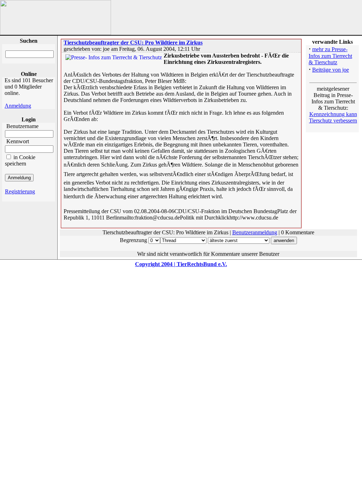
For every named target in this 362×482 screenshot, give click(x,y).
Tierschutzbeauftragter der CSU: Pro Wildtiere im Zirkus (133, 43)
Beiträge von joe (330, 70)
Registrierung (20, 191)
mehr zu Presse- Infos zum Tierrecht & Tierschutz (330, 55)
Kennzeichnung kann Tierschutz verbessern (333, 117)
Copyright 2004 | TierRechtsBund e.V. (181, 264)
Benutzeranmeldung (254, 232)
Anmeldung (18, 106)
